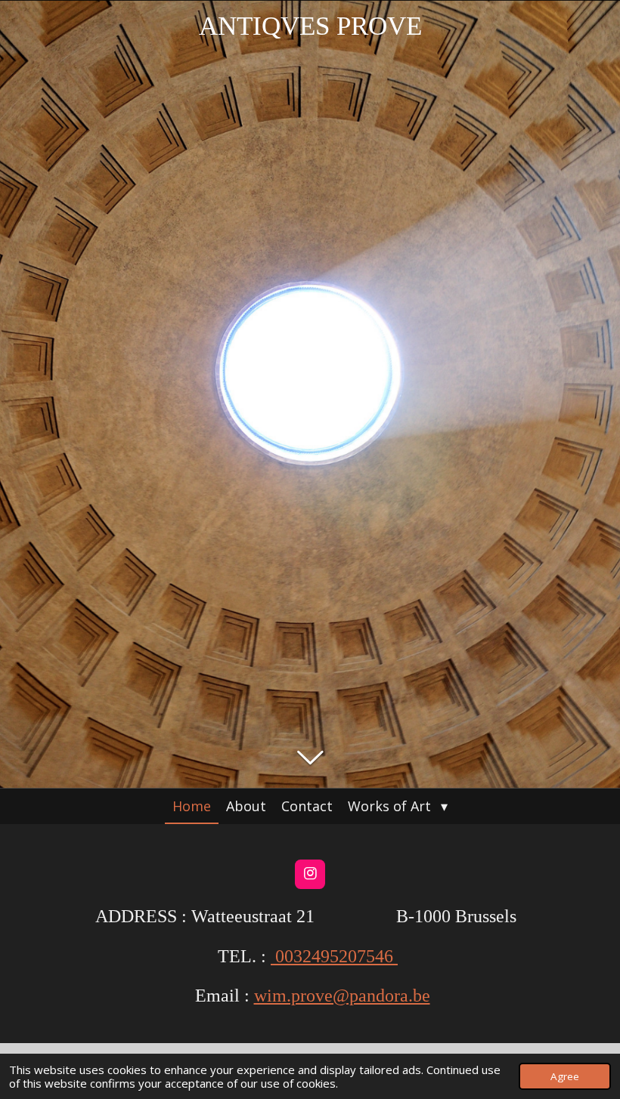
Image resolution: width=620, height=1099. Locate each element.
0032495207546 (334, 956)
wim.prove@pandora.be (342, 995)
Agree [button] (564, 1076)
